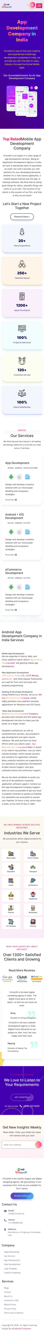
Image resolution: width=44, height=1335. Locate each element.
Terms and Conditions (13, 1313)
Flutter (26, 523)
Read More (10, 500)
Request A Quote (21, 217)
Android (18, 468)
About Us (8, 1296)
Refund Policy (10, 1304)
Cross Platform (30, 468)
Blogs (6, 1288)
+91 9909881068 (15, 1223)
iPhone (10, 468)
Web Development (12, 1264)
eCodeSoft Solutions (21, 1328)
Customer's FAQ (11, 1300)
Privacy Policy (10, 1308)
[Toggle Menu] (39, 6)
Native (10, 523)
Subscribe (38, 1144)
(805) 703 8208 (31, 1106)
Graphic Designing (12, 1272)
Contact (7, 1292)
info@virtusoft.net (16, 1213)
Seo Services (9, 1256)
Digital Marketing (11, 1252)
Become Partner (21, 1196)
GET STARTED (21, 1097)
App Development (12, 1260)
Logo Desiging (10, 1268)
